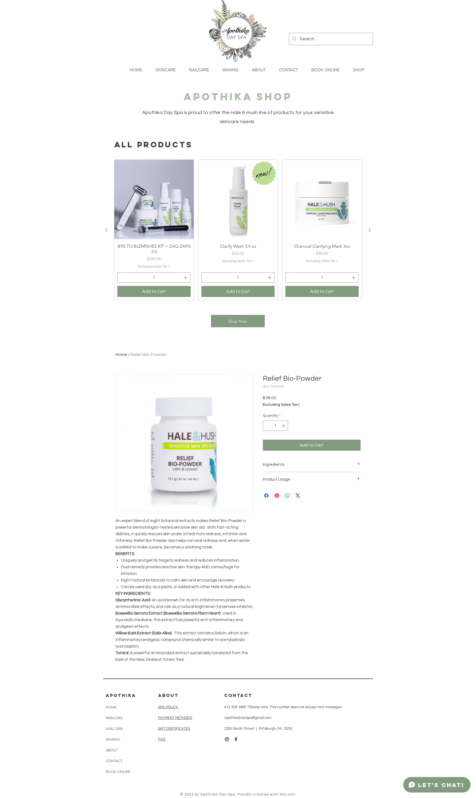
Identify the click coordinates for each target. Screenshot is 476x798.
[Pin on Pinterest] (277, 495)
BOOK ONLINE (118, 772)
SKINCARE (114, 718)
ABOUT (112, 750)
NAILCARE (114, 729)
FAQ (161, 739)
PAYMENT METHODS (175, 718)
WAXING (113, 739)
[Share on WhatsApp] (287, 495)
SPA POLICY (168, 707)
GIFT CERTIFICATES (174, 729)
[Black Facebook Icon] (236, 739)
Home (121, 354)
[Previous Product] (106, 230)
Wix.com (288, 794)
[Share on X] (297, 495)
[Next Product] (369, 230)
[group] (238, 229)
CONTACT (114, 761)
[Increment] (186, 277)
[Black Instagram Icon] (226, 739)
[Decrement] (121, 277)
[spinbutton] (154, 277)
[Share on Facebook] (266, 495)
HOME (111, 707)
